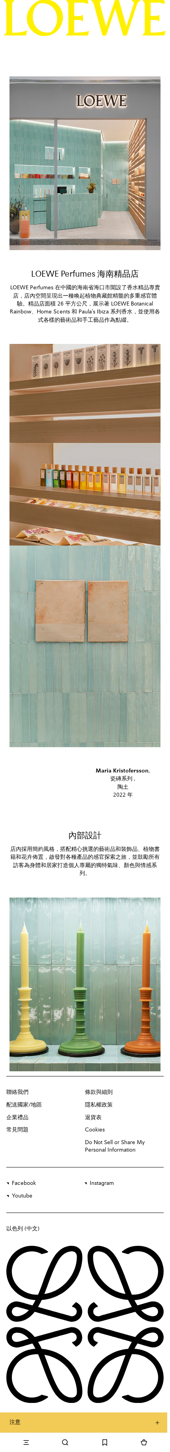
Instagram (102, 1183)
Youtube (22, 1196)
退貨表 (93, 1117)
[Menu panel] (26, 1442)
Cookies (95, 1130)
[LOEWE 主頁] (85, 18)
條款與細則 (99, 1092)
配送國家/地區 (24, 1105)
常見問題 (17, 1130)
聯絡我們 (17, 1092)
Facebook (24, 1183)
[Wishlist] (105, 1442)
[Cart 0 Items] (144, 1442)
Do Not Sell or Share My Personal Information (115, 1146)
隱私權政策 (99, 1105)
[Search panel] (65, 1442)
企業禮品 (17, 1117)
